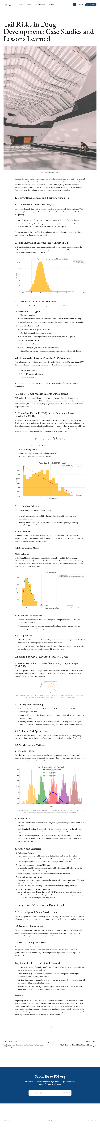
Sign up (50, 1120)
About (28, 5)
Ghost (95, 1120)
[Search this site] (74, 4)
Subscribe (91, 5)
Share (50, 1043)
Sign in (81, 5)
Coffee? (51, 5)
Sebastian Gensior (9, 18)
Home (21, 5)
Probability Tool (40, 5)
